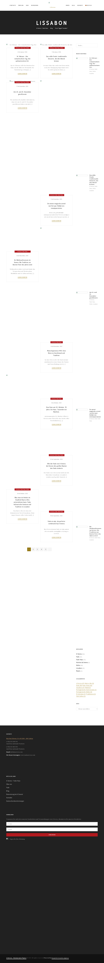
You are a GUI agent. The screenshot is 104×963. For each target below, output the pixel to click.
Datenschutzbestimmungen (15, 801)
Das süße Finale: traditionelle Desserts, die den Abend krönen (56, 58)
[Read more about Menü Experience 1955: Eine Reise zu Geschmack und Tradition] (56, 285)
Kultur (27, 48)
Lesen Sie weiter (22, 74)
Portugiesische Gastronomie (86, 689)
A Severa (18, 48)
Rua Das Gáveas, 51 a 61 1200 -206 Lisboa (19, 738)
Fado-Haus (23, 48)
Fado (56, 195)
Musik (62, 455)
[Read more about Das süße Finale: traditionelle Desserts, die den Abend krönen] (56, 46)
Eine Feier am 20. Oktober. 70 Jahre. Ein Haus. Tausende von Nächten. (56, 409)
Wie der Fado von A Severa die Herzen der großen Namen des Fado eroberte (56, 466)
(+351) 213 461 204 (12, 747)
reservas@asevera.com (27, 755)
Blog (51, 28)
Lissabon (91, 73)
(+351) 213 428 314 (12, 741)
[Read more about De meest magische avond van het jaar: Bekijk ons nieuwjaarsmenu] (56, 138)
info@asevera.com (16, 752)
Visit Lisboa (80, 696)
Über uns (9, 784)
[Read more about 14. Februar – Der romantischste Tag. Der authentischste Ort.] (22, 46)
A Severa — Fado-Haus (42, 28)
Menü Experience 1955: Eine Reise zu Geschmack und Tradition (56, 353)
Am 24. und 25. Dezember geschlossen (22, 93)
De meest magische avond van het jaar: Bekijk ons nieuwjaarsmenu (56, 206)
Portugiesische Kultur (84, 691)
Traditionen (91, 694)
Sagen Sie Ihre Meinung (17, 839)
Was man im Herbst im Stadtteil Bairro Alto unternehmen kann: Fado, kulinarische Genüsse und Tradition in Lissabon (22, 502)
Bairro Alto (89, 683)
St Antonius (80, 694)
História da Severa (82, 662)
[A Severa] (52, 5)
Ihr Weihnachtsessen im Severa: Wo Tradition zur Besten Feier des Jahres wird (22, 262)
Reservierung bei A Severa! (14, 794)
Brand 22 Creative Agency (60, 958)
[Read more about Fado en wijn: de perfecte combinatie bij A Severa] (56, 499)
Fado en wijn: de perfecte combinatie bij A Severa (56, 522)
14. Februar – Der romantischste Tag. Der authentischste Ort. (22, 58)
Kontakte (9, 798)
